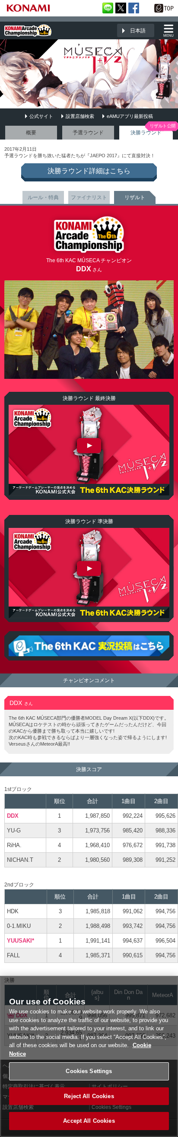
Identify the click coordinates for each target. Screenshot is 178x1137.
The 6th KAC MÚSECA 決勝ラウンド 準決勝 (89, 573)
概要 (31, 133)
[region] (89, 1056)
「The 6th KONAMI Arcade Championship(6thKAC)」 (27, 30)
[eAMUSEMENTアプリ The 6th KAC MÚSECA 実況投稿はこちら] (89, 645)
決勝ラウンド (146, 133)
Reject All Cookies (89, 1096)
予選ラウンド (88, 133)
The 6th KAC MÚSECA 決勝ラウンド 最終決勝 (89, 450)
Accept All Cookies (88, 1121)
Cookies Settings (89, 1071)
